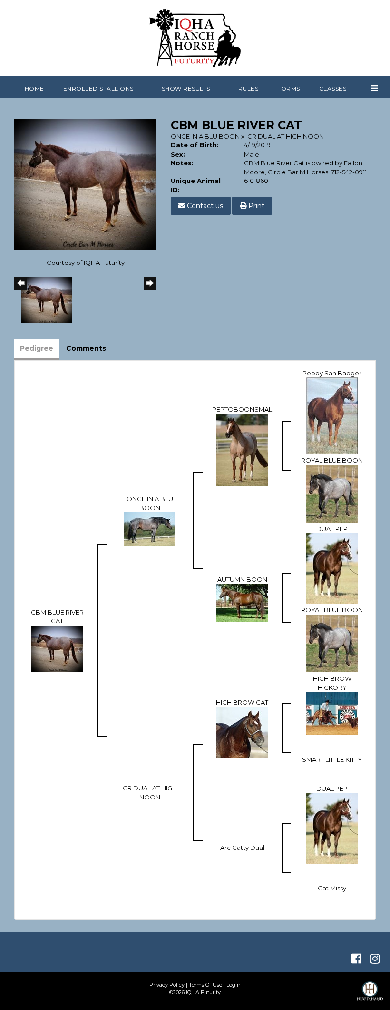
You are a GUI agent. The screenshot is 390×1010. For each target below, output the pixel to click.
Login (233, 984)
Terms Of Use (205, 984)
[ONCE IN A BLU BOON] (150, 528)
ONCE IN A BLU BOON (205, 136)
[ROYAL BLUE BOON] (332, 493)
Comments (86, 348)
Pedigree (36, 348)
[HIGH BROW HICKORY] (332, 713)
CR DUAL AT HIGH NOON (285, 136)
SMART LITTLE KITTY (332, 759)
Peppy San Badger (331, 373)
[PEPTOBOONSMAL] (242, 449)
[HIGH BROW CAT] (242, 732)
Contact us (204, 206)
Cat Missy (332, 888)
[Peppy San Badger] (332, 415)
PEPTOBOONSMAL (242, 409)
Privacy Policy (167, 984)
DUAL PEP (332, 529)
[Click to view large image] (85, 183)
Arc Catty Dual (242, 847)
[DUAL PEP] (332, 568)
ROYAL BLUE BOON (332, 460)
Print (255, 206)
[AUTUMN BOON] (242, 602)
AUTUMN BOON (242, 579)
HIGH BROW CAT (242, 702)
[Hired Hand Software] (370, 995)
